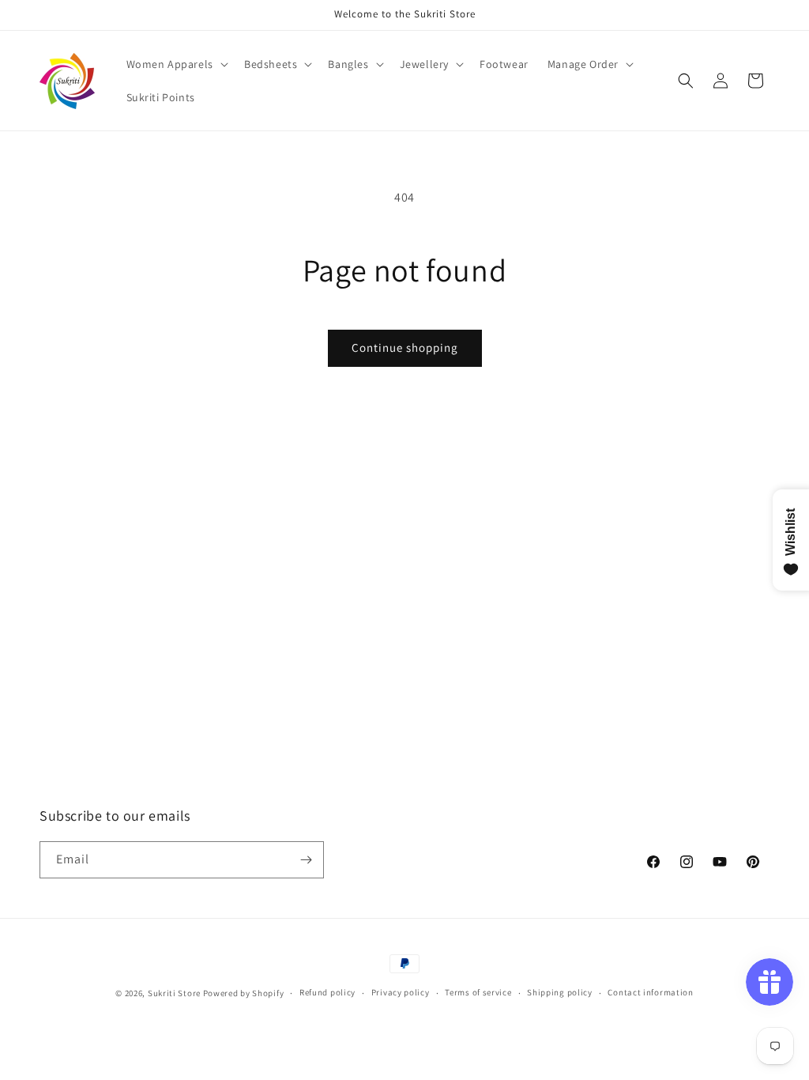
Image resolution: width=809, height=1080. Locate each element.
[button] (176, 64)
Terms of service (478, 992)
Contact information (650, 992)
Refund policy (327, 992)
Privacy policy (400, 992)
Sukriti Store (174, 993)
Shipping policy (560, 992)
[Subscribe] (305, 859)
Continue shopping (405, 347)
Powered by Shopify (243, 993)
